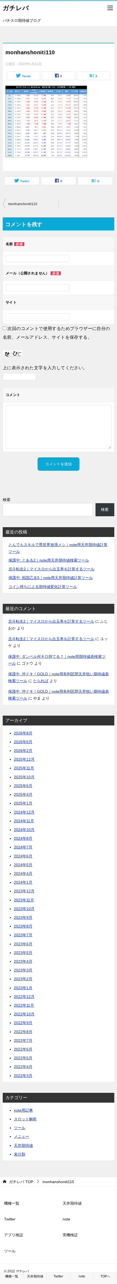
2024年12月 (24, 812)
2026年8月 (23, 733)
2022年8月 (23, 1032)
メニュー (21, 1136)
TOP (21, 1182)
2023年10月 (24, 909)
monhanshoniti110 (22, 204)
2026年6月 (23, 742)
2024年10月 (24, 829)
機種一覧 (11, 1203)
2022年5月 (23, 1058)
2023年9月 (23, 917)
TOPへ (105, 1276)
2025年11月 (24, 768)
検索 (6, 499)
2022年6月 (23, 1049)
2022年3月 (23, 1075)
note (66, 1219)
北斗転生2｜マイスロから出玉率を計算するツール (51, 569)
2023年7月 (23, 935)
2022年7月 (23, 1040)
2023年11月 (24, 900)
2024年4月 (23, 873)
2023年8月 (23, 926)
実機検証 (70, 1235)
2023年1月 (23, 988)
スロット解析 (25, 1119)
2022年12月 (24, 996)
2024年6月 (23, 856)
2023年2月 (23, 979)
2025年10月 (24, 777)
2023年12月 (24, 891)
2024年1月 (23, 882)
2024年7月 (23, 847)
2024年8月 (23, 838)
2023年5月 (23, 952)
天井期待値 (23, 1145)
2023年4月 (23, 961)
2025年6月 (23, 786)
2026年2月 (23, 750)
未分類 (19, 1154)
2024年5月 (23, 865)
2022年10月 (24, 1014)
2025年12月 (24, 759)
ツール (19, 1128)
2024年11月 (24, 821)
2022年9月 (23, 1023)
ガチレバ (16, 7)
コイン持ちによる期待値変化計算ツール (42, 586)
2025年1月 (23, 803)
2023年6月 (23, 944)
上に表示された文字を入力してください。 (45, 367)
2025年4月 (23, 794)
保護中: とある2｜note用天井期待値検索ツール (48, 560)
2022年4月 (23, 1066)
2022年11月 (24, 1005)
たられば (40, 681)
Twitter (10, 1219)
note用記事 (23, 1110)
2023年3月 (23, 970)
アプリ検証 (13, 1235)
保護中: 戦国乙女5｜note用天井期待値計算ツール (50, 577)
